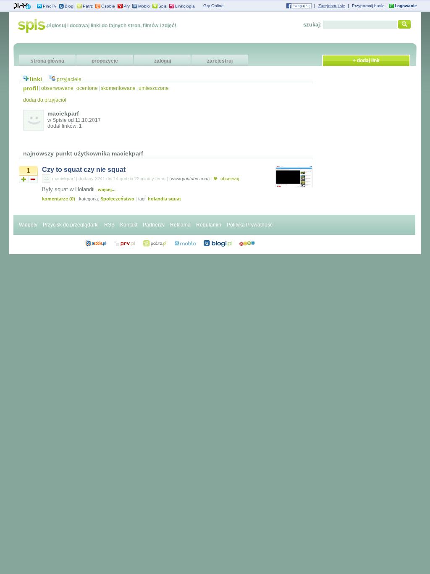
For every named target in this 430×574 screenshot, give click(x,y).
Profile (95, 243)
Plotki (247, 243)
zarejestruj (220, 61)
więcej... (106, 189)
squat (174, 198)
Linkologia (185, 6)
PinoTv (49, 6)
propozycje (105, 61)
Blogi (69, 6)
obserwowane (57, 88)
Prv (126, 6)
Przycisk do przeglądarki (71, 225)
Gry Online (213, 5)
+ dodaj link (366, 60)
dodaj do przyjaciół (44, 100)
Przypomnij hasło (368, 5)
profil (30, 88)
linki (36, 79)
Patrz (88, 6)
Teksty (185, 243)
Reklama (180, 225)
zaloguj (162, 61)
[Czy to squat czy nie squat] (294, 186)
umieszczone (154, 88)
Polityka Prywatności (250, 225)
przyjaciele (69, 79)
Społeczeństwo (117, 198)
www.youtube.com (189, 178)
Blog (217, 243)
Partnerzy (154, 225)
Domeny (125, 243)
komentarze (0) (58, 198)
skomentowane (118, 88)
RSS (109, 225)
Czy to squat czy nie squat (84, 169)
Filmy (155, 243)
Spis (162, 6)
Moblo (144, 6)
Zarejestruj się (331, 5)
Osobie (108, 6)
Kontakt (128, 225)
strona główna (47, 61)
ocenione (87, 88)
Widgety (28, 225)
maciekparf (63, 178)
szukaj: (312, 24)
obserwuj (229, 178)
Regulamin (208, 225)
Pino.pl (22, 6)
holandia (157, 198)
